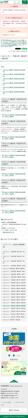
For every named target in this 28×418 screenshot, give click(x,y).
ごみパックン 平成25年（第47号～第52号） (14, 294)
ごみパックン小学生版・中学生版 (11, 320)
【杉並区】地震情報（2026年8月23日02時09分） (14, 11)
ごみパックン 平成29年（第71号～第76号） (14, 283)
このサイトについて (19, 402)
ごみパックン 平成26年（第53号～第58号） (14, 291)
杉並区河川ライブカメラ (8, 35)
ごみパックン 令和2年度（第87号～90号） (14, 274)
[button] (15, 2)
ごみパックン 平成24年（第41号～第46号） (14, 297)
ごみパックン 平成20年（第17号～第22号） (14, 308)
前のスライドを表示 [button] (9, 355)
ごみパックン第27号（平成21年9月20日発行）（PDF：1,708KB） (13, 137)
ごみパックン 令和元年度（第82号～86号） (14, 277)
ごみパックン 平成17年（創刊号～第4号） (14, 317)
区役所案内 (16, 410)
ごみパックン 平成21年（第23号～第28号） (14, 305)
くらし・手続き (20, 40)
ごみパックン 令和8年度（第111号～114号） (13, 252)
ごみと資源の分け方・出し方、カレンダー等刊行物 (14, 43)
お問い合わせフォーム (8, 232)
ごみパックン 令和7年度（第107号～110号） (13, 257)
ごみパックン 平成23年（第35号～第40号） (14, 300)
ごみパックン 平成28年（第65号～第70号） (14, 285)
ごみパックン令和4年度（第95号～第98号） (14, 268)
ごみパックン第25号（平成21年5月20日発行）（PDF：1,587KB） (13, 174)
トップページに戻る (6, 402)
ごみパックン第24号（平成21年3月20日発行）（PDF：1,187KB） (13, 193)
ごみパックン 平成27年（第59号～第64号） (14, 288)
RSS (3, 405)
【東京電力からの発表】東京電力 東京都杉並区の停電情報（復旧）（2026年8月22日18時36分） (14, 23)
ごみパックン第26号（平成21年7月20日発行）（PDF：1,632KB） (13, 156)
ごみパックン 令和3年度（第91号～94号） (14, 271)
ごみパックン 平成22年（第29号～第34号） (14, 303)
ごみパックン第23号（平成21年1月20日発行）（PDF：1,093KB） (13, 211)
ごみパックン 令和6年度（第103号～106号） (13, 262)
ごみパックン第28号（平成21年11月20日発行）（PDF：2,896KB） (14, 115)
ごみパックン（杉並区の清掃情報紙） (9, 45)
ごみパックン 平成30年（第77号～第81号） (14, 280)
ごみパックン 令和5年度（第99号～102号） (14, 265)
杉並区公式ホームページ (10, 40)
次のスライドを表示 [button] (14, 355)
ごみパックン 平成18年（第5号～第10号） (14, 314)
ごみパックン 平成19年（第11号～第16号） (14, 311)
